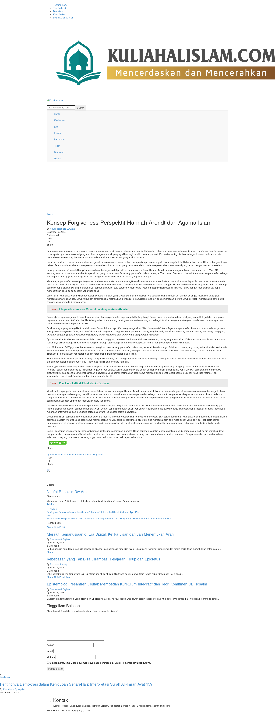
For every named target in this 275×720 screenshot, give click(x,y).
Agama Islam (53, 454)
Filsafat (57, 133)
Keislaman (59, 120)
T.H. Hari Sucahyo (59, 564)
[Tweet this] (50, 247)
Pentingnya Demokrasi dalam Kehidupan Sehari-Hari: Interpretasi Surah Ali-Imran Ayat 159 (76, 684)
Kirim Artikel (59, 14)
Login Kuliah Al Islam (63, 17)
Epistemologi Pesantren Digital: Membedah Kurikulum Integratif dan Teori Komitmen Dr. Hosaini (127, 584)
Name (50, 644)
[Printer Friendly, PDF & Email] (58, 443)
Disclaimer (58, 11)
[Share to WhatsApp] (52, 247)
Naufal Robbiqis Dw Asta (62, 228)
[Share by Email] (57, 247)
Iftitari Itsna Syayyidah (14, 689)
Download (59, 152)
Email (50, 650)
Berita (57, 113)
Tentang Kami (60, 4)
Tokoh (57, 145)
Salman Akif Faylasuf (60, 539)
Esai (56, 126)
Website (51, 657)
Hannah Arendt (76, 454)
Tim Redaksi (59, 8)
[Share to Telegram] (54, 247)
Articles (50, 504)
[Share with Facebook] (48, 247)
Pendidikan (59, 139)
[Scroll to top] (2, 719)
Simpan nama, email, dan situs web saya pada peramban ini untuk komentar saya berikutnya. (100, 662)
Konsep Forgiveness (95, 454)
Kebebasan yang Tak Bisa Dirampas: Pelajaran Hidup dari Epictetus (103, 559)
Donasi (57, 158)
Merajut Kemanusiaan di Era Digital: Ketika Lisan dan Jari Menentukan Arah (110, 534)
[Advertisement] (137, 189)
